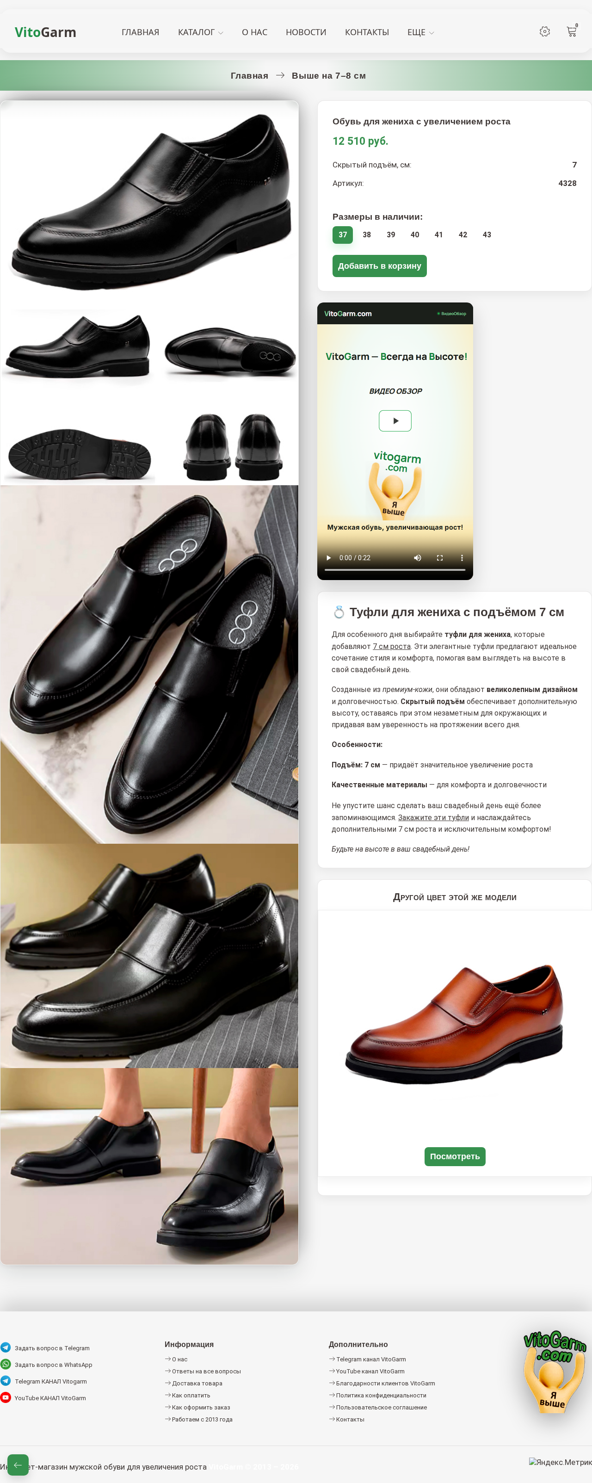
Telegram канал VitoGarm (370, 1359)
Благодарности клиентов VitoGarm (385, 1383)
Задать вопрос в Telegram (52, 1348)
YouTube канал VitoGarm (370, 1371)
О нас (179, 1359)
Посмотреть (455, 1156)
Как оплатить (190, 1395)
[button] (395, 425)
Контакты (349, 1419)
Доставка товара (196, 1383)
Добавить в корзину (379, 266)
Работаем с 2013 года (202, 1419)
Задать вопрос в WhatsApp (53, 1364)
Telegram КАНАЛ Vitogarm (51, 1381)
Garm (46, 32)
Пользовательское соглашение (381, 1407)
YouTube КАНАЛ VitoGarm (50, 1398)
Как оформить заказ (200, 1407)
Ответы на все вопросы (206, 1371)
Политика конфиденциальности (380, 1395)
